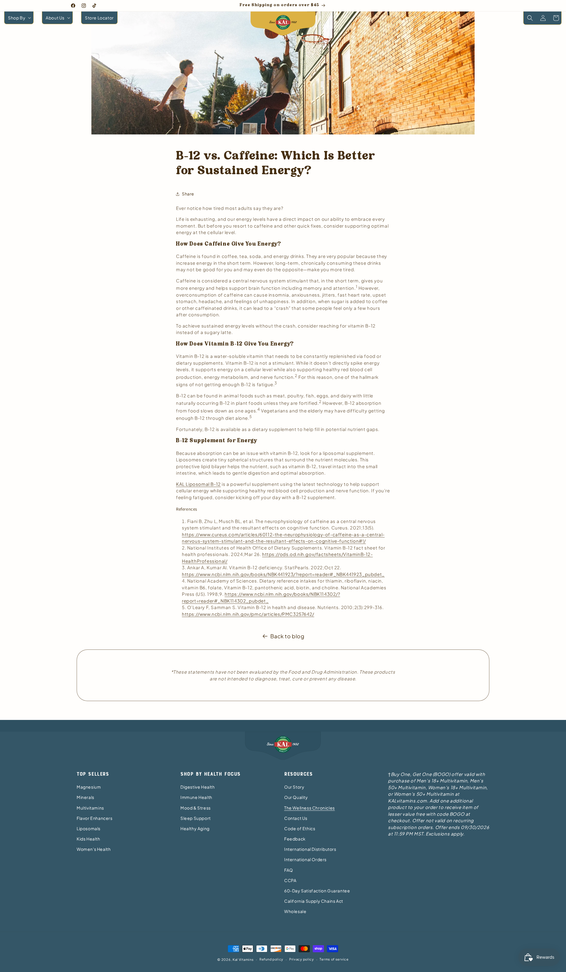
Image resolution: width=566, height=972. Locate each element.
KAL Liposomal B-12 (198, 484)
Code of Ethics (299, 828)
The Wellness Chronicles (309, 807)
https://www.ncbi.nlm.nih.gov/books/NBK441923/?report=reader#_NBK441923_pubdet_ (283, 574)
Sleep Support (195, 818)
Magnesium (89, 787)
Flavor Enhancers (95, 818)
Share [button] (188, 193)
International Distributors (310, 849)
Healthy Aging (195, 828)
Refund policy (271, 959)
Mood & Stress (195, 807)
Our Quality (296, 797)
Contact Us (295, 818)
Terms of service (334, 959)
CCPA (290, 880)
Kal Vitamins (243, 959)
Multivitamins (90, 807)
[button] (19, 17)
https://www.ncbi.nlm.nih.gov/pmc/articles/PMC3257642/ (248, 614)
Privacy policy (301, 959)
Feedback (295, 838)
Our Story (294, 787)
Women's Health (94, 849)
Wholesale (295, 911)
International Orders (305, 859)
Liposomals (89, 828)
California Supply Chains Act (313, 901)
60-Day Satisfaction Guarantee (317, 890)
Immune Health (196, 797)
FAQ (288, 870)
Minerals (85, 797)
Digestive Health (197, 787)
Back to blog (287, 636)
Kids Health (88, 838)
